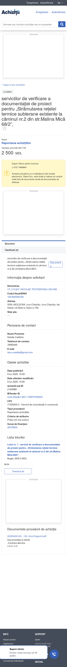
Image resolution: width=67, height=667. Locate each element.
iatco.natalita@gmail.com (20, 352)
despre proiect (9, 639)
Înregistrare (32, 2)
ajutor (37, 639)
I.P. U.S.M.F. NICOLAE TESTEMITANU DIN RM (32, 289)
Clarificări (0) (11, 249)
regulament (8, 643)
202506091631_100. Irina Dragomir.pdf (26, 536)
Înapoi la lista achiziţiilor (14, 84)
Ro (59, 2)
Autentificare (46, 2)
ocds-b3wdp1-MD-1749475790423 (25, 396)
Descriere (10, 243)
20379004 (12, 427)
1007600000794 (15, 296)
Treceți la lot (18, 471)
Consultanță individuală (13, 660)
